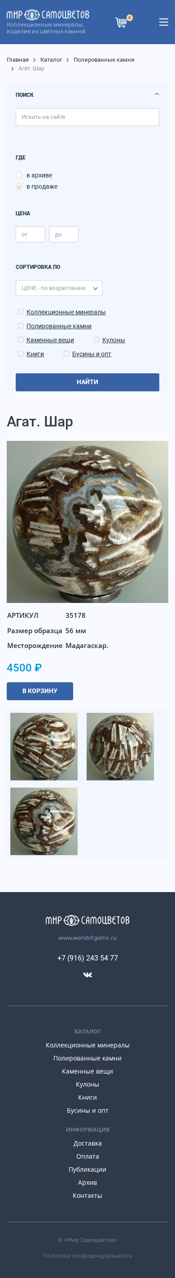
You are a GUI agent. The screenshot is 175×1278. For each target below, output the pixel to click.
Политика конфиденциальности (87, 1255)
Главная (18, 59)
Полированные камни (104, 59)
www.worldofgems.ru (87, 937)
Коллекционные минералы (66, 312)
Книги (35, 354)
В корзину (39, 690)
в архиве (39, 175)
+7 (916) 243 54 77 (87, 958)
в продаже (41, 186)
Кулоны (113, 340)
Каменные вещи (50, 340)
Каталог (51, 59)
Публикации (87, 1169)
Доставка (88, 1143)
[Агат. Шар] (45, 746)
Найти (87, 381)
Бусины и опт (91, 354)
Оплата (87, 1156)
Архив (87, 1182)
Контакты (87, 1195)
